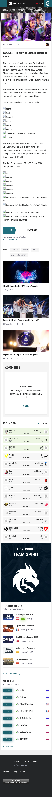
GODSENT (15, 250)
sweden (25, 250)
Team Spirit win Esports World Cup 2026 (21, 320)
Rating (14, 772)
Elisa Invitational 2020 (18, 255)
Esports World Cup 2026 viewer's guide (20, 354)
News (12, 10)
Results (46, 423)
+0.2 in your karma (10, 239)
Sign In (26, 406)
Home (4, 10)
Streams (22, 10)
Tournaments (36, 10)
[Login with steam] (48, 3)
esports (35, 250)
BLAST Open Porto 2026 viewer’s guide (20, 286)
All (39, 423)
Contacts (24, 772)
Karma (6, 772)
